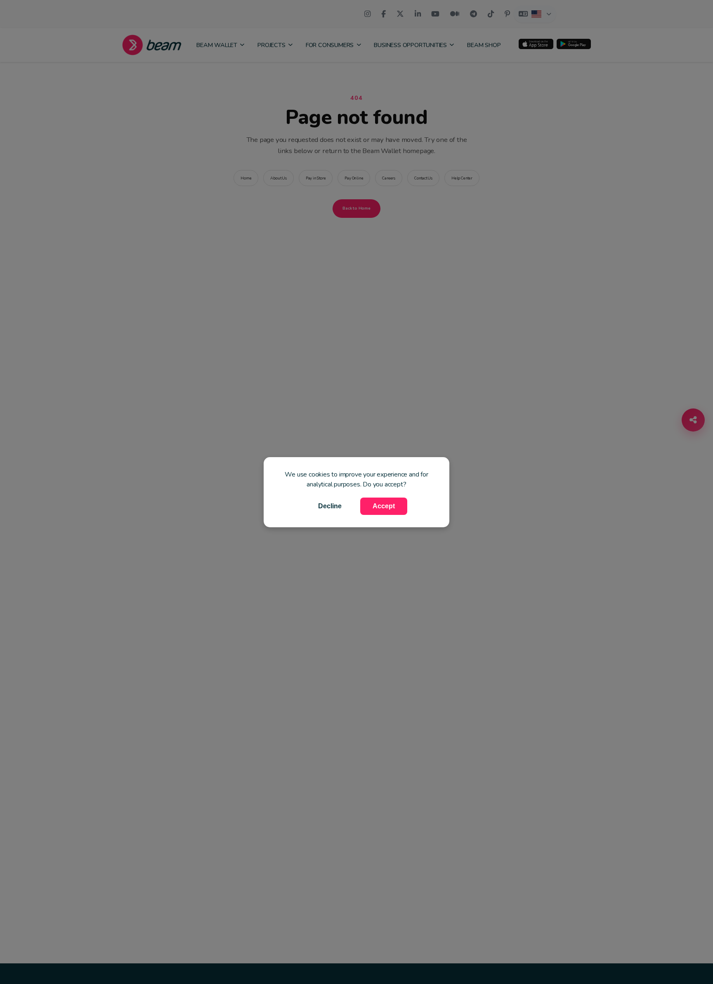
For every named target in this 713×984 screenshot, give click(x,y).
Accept (384, 506)
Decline (330, 506)
